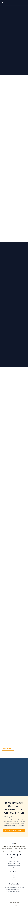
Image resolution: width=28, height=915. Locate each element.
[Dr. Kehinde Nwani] (4, 2)
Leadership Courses (14, 868)
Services (14, 879)
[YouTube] (20, 855)
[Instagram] (14, 855)
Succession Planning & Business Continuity (14, 867)
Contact (14, 881)
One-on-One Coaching (14, 861)
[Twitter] (10, 855)
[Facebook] (7, 855)
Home (14, 875)
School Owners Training (14, 865)
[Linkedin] (17, 855)
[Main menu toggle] (24, 2)
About (14, 877)
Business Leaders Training (14, 863)
